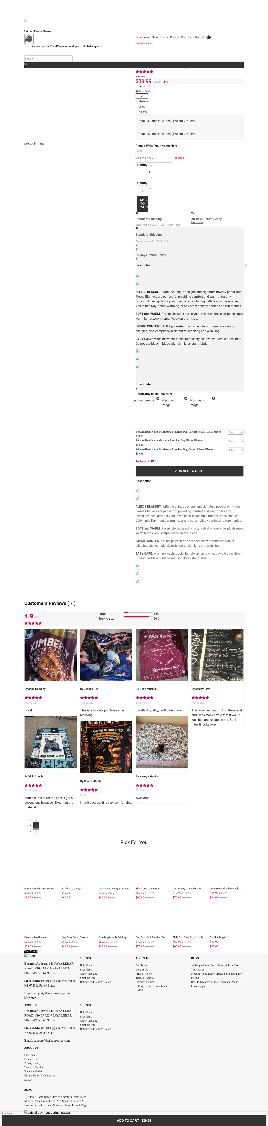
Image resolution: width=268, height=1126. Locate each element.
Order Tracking (88, 973)
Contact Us (142, 969)
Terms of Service (145, 977)
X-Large (143, 111)
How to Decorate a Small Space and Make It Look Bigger (56, 1105)
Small (142, 96)
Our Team (141, 965)
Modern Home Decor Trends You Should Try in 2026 (54, 1101)
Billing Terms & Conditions (151, 986)
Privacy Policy (144, 973)
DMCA (140, 990)
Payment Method (145, 982)
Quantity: (142, 165)
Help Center (86, 965)
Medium (143, 101)
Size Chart (86, 969)
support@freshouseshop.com (52, 993)
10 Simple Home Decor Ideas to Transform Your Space (55, 1096)
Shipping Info (88, 977)
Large (142, 106)
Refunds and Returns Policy (95, 982)
